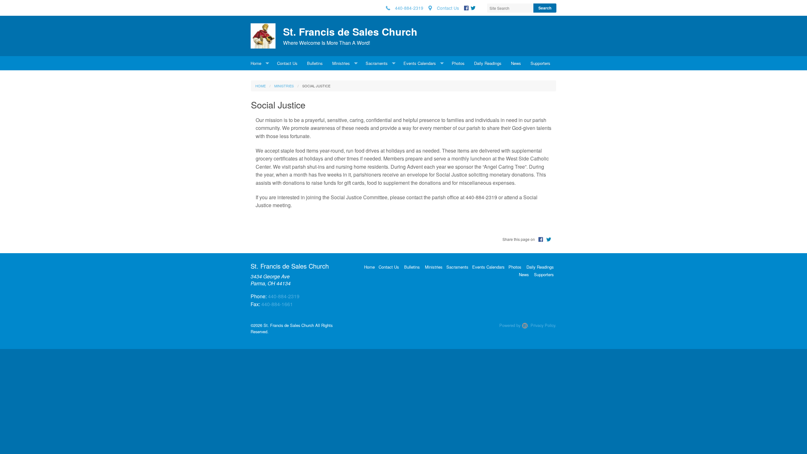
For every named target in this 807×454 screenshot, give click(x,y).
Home (256, 63)
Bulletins (315, 63)
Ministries (341, 63)
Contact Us (287, 63)
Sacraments (377, 63)
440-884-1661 (277, 304)
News (516, 63)
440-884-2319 (283, 296)
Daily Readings (488, 63)
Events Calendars (420, 63)
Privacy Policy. (543, 325)
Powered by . (514, 325)
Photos (458, 63)
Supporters (540, 63)
